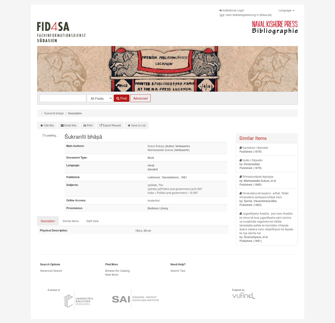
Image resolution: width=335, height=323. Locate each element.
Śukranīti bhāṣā (54, 113)
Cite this (49, 125)
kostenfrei (154, 200)
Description (48, 221)
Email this (70, 125)
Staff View (92, 221)
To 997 (194, 193)
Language (285, 10)
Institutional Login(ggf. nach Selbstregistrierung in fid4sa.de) (245, 12)
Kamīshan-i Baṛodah (255, 147)
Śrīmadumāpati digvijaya (258, 176)
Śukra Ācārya (156, 146)
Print (90, 125)
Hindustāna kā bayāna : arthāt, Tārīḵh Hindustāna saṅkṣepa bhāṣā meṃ (264, 195)
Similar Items (71, 221)
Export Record (112, 125)
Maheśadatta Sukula (160, 150)
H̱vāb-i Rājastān (253, 160)
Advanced (140, 98)
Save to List (138, 125)
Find (123, 98)
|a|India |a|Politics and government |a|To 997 (175, 189)
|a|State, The (155, 185)
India (151, 193)
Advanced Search (51, 270)
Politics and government (172, 193)
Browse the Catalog (117, 270)
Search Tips (177, 270)
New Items (111, 274)
